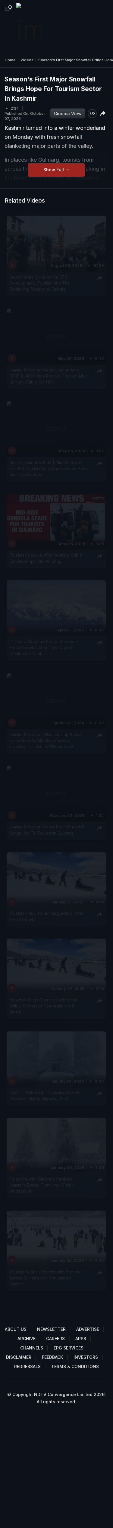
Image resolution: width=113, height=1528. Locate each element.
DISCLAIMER (18, 1357)
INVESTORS (86, 1357)
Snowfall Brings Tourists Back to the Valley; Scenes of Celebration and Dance (43, 1005)
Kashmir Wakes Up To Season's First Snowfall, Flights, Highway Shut (44, 1095)
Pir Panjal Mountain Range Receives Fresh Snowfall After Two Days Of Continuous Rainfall (43, 647)
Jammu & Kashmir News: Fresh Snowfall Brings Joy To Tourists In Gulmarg (46, 829)
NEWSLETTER (51, 1329)
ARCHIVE (26, 1338)
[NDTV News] (29, 26)
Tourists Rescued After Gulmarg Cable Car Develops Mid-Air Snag (45, 557)
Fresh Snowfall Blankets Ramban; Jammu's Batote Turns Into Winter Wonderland (41, 1184)
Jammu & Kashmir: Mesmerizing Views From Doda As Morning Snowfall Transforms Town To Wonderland (45, 740)
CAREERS (55, 1338)
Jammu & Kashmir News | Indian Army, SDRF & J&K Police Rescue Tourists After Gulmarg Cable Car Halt (48, 375)
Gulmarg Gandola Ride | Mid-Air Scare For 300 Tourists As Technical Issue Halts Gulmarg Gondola (48, 468)
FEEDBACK (52, 1357)
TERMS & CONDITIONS (75, 1366)
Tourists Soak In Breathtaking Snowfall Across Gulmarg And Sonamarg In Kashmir (45, 1277)
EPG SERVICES (68, 1347)
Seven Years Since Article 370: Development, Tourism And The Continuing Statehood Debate (39, 283)
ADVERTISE (87, 1329)
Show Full (54, 169)
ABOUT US (16, 1329)
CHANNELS (31, 1347)
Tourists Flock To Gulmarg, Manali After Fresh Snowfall (46, 916)
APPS (80, 1338)
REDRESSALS (27, 1366)
